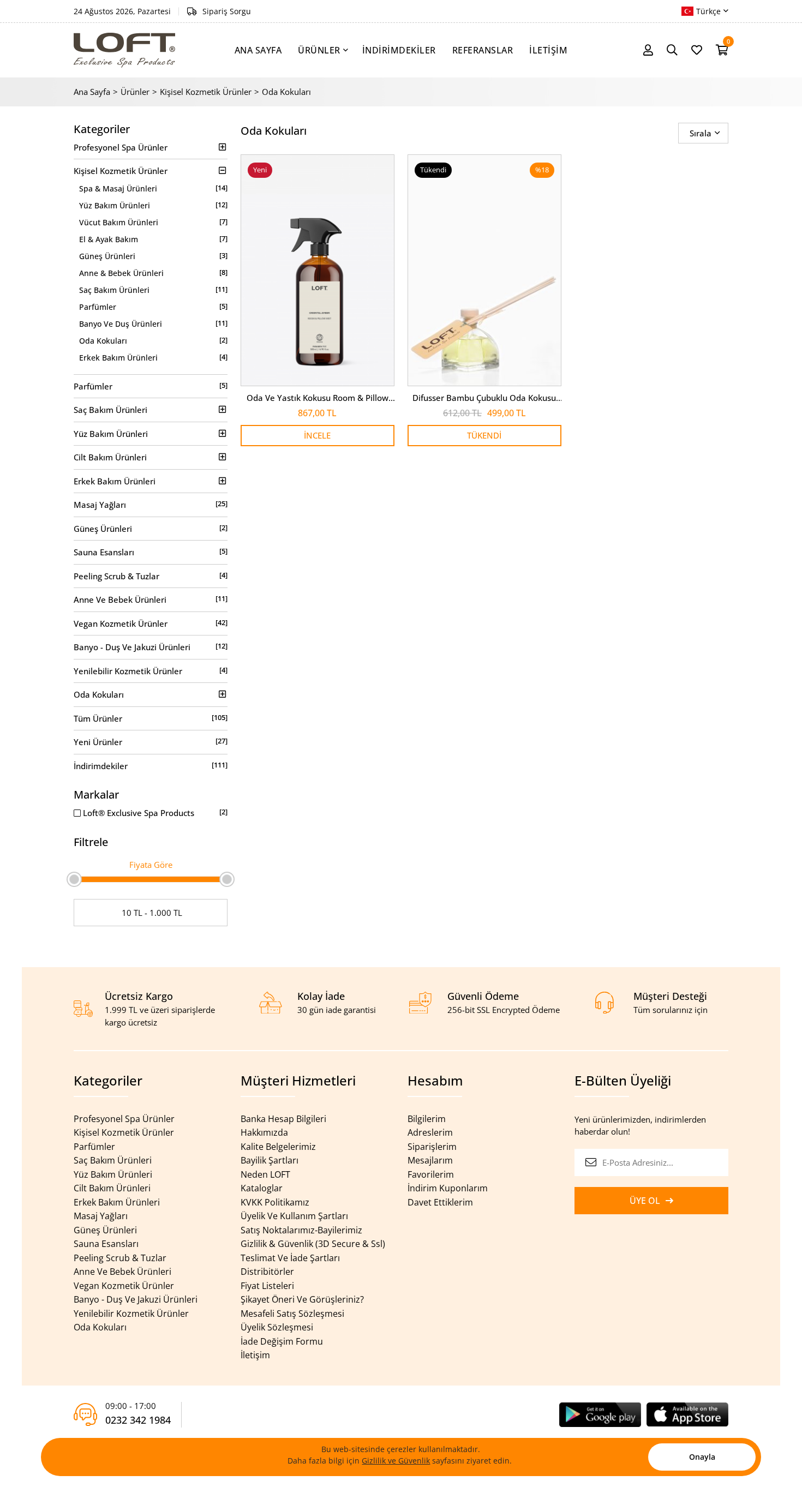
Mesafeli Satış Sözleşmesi (292, 1313)
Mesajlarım (430, 1160)
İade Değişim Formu (282, 1341)
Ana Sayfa (92, 91)
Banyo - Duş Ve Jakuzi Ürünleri (151, 646)
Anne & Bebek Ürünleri (153, 272)
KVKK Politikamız (275, 1202)
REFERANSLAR (482, 50)
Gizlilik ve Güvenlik (396, 1460)
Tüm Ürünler (151, 718)
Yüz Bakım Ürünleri (153, 205)
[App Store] (687, 1413)
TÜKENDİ (484, 435)
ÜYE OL (645, 1201)
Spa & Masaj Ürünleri (153, 188)
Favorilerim (431, 1174)
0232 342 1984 (138, 1419)
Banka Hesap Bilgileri (283, 1118)
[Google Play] (600, 1413)
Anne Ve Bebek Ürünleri (151, 599)
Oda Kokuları (286, 91)
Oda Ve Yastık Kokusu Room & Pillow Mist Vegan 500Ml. (317, 398)
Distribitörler (267, 1271)
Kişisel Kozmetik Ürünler (206, 91)
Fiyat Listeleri (267, 1285)
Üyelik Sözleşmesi (277, 1327)
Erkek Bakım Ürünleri (153, 357)
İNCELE (317, 435)
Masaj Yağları (151, 504)
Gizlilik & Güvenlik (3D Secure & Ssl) (313, 1243)
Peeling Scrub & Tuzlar (151, 575)
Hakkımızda (264, 1132)
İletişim (255, 1355)
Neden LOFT (265, 1174)
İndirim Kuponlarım (448, 1188)
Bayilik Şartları (269, 1160)
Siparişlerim (432, 1146)
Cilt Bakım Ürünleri (110, 457)
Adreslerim (430, 1132)
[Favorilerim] (696, 50)
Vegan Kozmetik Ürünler (151, 623)
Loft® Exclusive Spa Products (154, 812)
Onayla (702, 1457)
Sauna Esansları (151, 551)
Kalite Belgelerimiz (278, 1146)
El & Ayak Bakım (153, 238)
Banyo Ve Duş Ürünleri (153, 323)
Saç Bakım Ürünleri (153, 289)
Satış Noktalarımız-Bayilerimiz (301, 1230)
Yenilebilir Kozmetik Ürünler (151, 670)
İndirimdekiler (151, 765)
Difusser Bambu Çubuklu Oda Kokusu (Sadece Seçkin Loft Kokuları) (484, 398)
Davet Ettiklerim (440, 1202)
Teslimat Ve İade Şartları (290, 1257)
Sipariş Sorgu (226, 11)
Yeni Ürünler (151, 741)
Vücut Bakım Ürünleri (153, 222)
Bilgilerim (427, 1118)
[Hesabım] (648, 50)
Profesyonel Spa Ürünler (120, 147)
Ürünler (135, 91)
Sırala (700, 133)
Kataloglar (262, 1188)
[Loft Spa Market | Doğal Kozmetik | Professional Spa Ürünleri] (124, 50)
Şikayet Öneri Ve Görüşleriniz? (302, 1299)
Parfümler (153, 306)
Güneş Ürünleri (153, 255)
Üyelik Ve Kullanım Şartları (294, 1215)
